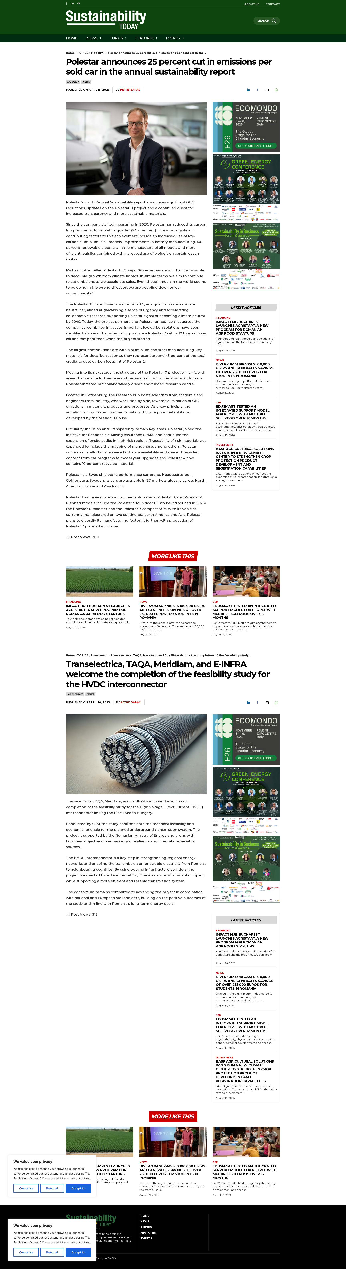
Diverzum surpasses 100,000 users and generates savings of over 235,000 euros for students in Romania (244, 370)
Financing (223, 317)
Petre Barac (130, 89)
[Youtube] (79, 4)
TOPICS (82, 52)
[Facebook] (66, 4)
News (86, 81)
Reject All (52, 1252)
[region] (52, 1240)
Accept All (78, 1252)
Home (70, 52)
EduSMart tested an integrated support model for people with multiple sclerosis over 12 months (242, 412)
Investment (224, 445)
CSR (218, 402)
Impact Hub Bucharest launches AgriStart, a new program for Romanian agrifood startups (242, 328)
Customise (26, 1252)
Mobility (97, 52)
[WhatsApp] (276, 90)
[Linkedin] (73, 4)
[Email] (267, 90)
